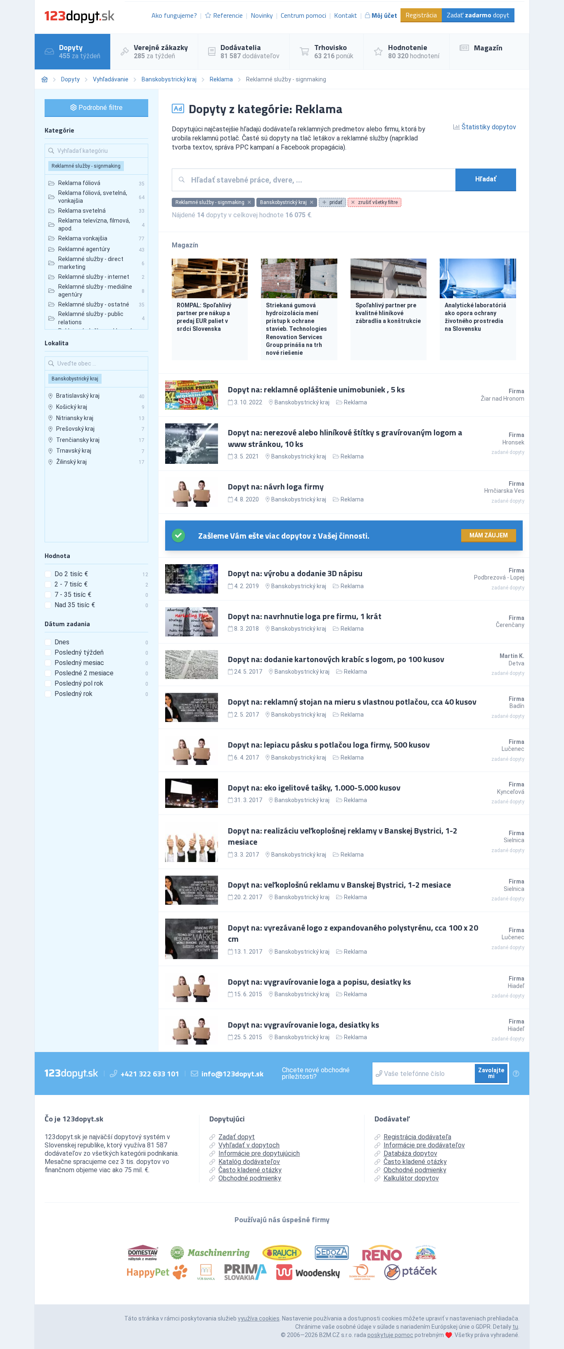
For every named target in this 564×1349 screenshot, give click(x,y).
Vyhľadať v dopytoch (249, 1145)
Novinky (262, 15)
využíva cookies (259, 1318)
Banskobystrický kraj (169, 79)
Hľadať (485, 179)
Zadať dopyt (478, 15)
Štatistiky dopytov (488, 127)
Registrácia (421, 15)
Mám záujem (488, 535)
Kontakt (345, 15)
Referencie (228, 15)
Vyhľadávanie (110, 79)
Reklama (221, 79)
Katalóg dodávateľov (249, 1162)
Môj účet (384, 15)
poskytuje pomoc (390, 1335)
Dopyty (70, 79)
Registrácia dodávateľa (417, 1137)
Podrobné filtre (100, 108)
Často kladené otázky (250, 1170)
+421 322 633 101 (150, 1073)
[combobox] (320, 180)
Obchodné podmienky (249, 1178)
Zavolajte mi (491, 1073)
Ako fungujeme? (174, 15)
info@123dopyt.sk (232, 1073)
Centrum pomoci (303, 15)
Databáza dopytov (410, 1153)
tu (515, 1326)
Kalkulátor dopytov (411, 1178)
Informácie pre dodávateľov (424, 1145)
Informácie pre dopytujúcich (259, 1153)
